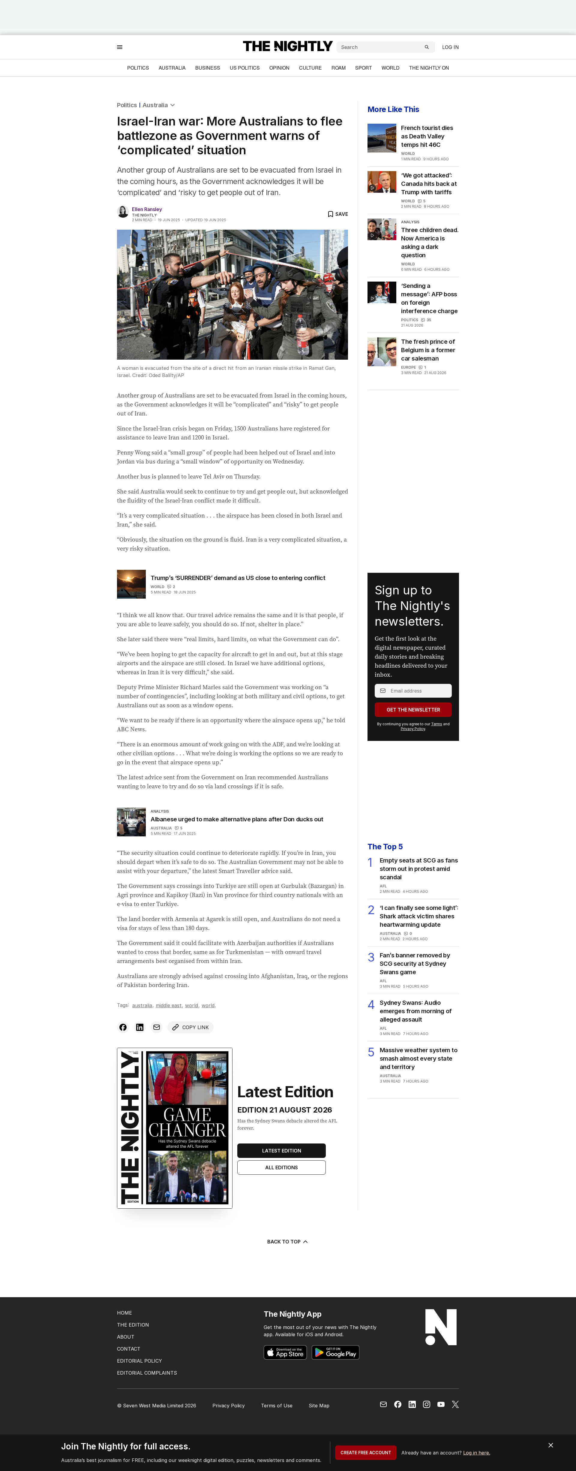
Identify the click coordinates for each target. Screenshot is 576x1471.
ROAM (339, 67)
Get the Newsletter (413, 710)
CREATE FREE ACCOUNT (365, 1452)
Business (207, 67)
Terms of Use (276, 1406)
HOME (124, 1313)
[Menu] (119, 47)
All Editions (281, 1167)
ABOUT (125, 1337)
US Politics (245, 67)
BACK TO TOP (284, 1242)
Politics (138, 67)
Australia (172, 67)
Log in (450, 47)
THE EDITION (133, 1325)
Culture (310, 67)
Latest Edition (281, 1151)
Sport (363, 67)
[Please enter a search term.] (427, 47)
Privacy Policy (413, 728)
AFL (383, 886)
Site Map (319, 1406)
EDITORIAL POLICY (139, 1361)
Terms (436, 724)
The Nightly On (429, 67)
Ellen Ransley (147, 209)
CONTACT (128, 1349)
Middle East (169, 1005)
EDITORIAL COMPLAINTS (147, 1373)
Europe (408, 367)
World (391, 67)
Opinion (279, 67)
